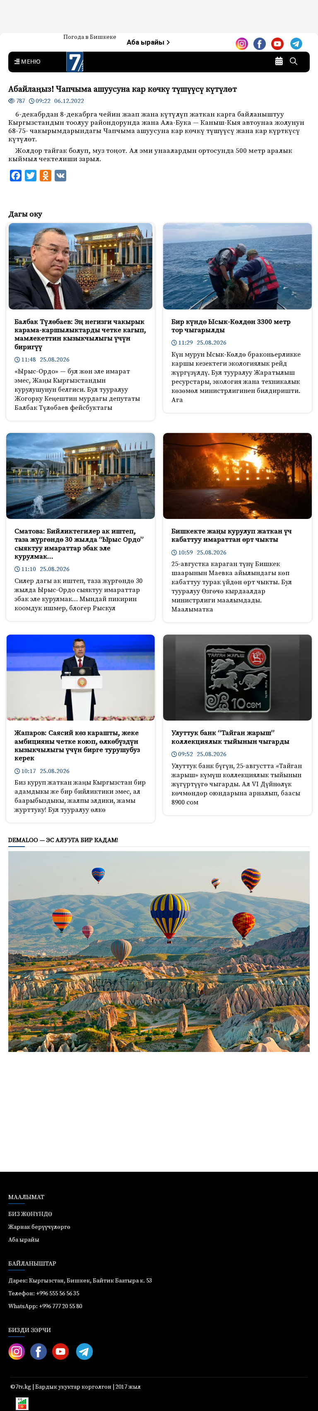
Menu (29, 62)
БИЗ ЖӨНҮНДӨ (30, 1214)
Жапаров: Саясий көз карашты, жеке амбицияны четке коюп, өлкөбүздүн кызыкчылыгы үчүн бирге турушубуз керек (77, 745)
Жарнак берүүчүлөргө (39, 1227)
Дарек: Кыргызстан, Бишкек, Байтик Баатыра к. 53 (80, 1281)
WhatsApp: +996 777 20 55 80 (45, 1306)
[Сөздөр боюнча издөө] (293, 62)
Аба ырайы (146, 42)
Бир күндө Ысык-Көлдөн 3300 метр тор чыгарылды (231, 326)
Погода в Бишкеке (89, 37)
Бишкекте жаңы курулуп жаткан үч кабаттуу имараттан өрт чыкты (231, 535)
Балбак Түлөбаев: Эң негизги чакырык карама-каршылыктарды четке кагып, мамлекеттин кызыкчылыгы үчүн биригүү (80, 334)
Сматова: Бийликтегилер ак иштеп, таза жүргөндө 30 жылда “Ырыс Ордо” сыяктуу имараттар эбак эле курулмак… (79, 544)
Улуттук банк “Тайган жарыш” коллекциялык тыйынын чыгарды (230, 737)
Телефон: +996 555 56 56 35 (43, 1293)
